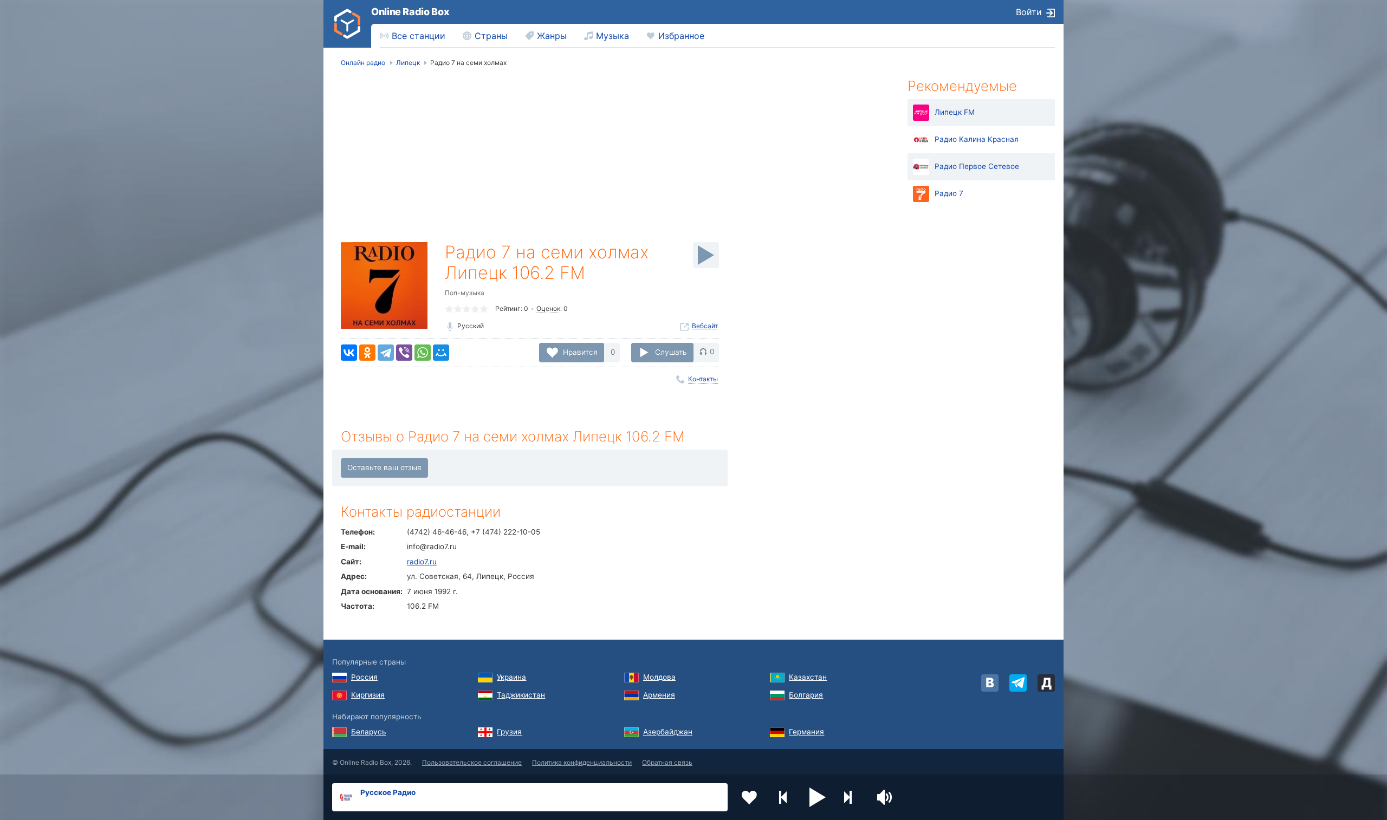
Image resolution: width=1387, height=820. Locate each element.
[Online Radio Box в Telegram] (1018, 683)
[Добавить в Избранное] (749, 797)
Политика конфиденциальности (582, 762)
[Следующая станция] (852, 797)
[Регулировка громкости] (886, 797)
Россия (364, 677)
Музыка (612, 35)
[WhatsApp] (422, 352)
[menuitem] (412, 36)
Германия (806, 731)
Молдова (659, 677)
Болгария (806, 695)
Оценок (548, 308)
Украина (511, 677)
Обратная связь (667, 762)
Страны (491, 35)
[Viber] (404, 352)
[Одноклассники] (367, 352)
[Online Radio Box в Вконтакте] (990, 683)
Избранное (681, 35)
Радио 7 (949, 193)
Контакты (703, 379)
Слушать (671, 351)
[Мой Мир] (441, 352)
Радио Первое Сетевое (977, 166)
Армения (659, 695)
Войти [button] (1029, 11)
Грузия (509, 731)
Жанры (552, 35)
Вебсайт (705, 326)
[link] (347, 24)
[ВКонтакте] (349, 352)
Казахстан (808, 677)
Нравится (580, 351)
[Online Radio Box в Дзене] (1046, 683)
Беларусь (368, 731)
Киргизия (368, 695)
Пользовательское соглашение (472, 762)
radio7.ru (422, 561)
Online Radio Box (410, 11)
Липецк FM (955, 112)
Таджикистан (521, 695)
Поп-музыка (464, 293)
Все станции (418, 35)
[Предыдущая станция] (783, 797)
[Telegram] (386, 352)
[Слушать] (706, 255)
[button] (818, 797)
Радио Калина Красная (977, 139)
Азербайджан (667, 731)
